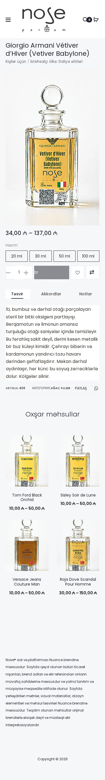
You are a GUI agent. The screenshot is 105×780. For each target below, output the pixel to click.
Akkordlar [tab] (51, 294)
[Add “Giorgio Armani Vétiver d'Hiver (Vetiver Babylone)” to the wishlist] (77, 272)
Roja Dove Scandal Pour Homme (78, 582)
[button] (17, 256)
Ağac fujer (60, 388)
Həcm (12, 245)
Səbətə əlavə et (56, 272)
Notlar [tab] (85, 294)
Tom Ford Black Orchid (27, 497)
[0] (96, 19)
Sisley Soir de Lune (78, 495)
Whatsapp (96, 388)
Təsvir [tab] (17, 294)
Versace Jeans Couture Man (27, 582)
